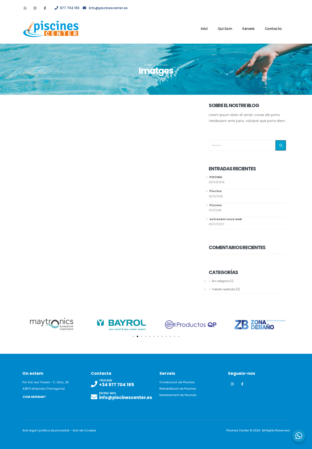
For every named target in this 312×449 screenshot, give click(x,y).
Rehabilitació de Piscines (177, 389)
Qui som (225, 28)
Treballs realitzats (223, 289)
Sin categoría (221, 281)
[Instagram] (35, 8)
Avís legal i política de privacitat (45, 430)
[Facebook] (44, 8)
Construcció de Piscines (177, 382)
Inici (204, 28)
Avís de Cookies (84, 430)
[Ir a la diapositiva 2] (137, 336)
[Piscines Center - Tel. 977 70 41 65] (50, 29)
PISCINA (215, 177)
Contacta (273, 28)
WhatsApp (25, 8)
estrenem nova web (225, 219)
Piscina (215, 191)
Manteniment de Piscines (177, 395)
